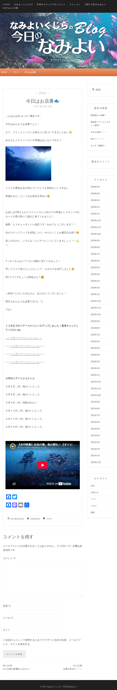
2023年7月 (95, 254)
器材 (93, 512)
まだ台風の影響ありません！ (17, 667)
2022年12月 (96, 301)
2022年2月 (95, 368)
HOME (6, 4)
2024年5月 (95, 187)
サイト (6, 630)
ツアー (94, 499)
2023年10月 (96, 234)
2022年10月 (96, 314)
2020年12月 (96, 462)
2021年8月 (95, 408)
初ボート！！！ (98, 139)
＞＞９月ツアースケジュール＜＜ (23, 338)
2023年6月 (95, 261)
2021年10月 (96, 395)
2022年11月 (96, 308)
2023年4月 (95, 274)
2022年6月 (95, 341)
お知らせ (95, 492)
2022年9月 (95, 321)
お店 (93, 485)
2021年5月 (95, 429)
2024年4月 (95, 193)
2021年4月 (95, 435)
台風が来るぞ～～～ (72, 667)
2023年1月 (95, 294)
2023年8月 (95, 247)
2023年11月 (96, 227)
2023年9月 (95, 240)
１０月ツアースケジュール (25, 346)
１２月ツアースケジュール (25, 362)
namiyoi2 (35, 519)
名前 (7, 605)
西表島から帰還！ (98, 115)
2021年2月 (95, 449)
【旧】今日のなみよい (95, 4)
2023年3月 (95, 281)
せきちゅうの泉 (10, 8)
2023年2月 (95, 288)
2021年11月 (96, 388)
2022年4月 (95, 355)
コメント (9, 558)
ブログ (16, 72)
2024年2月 (95, 207)
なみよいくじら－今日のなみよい (62, 686)
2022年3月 (95, 361)
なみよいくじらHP (23, 4)
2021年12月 (96, 382)
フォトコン (74, 4)
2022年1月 (95, 375)
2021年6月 (95, 422)
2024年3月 (95, 200)
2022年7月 (95, 335)
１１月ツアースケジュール (25, 354)
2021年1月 (95, 455)
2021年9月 (95, 402)
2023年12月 (96, 220)
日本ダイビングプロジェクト (51, 4)
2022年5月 (95, 348)
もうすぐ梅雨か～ (98, 145)
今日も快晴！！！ (98, 132)
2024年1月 (95, 214)
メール (8, 617)
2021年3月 (95, 442)
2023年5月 (95, 267)
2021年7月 (95, 415)
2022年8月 (95, 328)
